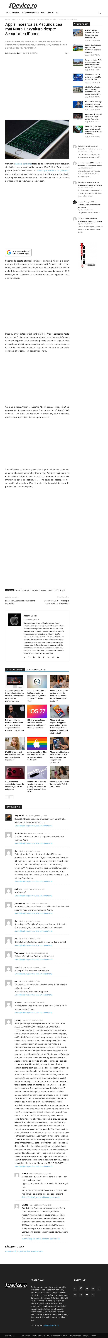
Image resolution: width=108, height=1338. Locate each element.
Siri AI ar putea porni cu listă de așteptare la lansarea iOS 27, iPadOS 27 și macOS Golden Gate (36, 696)
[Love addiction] (88, 268)
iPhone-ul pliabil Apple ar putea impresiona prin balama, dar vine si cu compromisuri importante (59, 757)
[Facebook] (26, 657)
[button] (99, 13)
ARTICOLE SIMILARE (15, 670)
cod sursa (35, 590)
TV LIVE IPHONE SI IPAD (30, 13)
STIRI (8, 13)
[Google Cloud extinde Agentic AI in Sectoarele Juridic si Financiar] (78, 47)
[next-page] (11, 797)
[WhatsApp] (81, 1295)
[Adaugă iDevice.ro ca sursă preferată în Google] (37, 252)
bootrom (26, 590)
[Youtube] (59, 657)
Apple (43, 13)
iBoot (50, 590)
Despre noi (26, 1335)
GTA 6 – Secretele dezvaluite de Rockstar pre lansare (89, 204)
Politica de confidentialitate (57, 1335)
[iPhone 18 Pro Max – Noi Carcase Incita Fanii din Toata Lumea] (59, 772)
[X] (49, 657)
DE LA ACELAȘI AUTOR (36, 670)
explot (43, 590)
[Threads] (93, 1295)
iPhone (50, 13)
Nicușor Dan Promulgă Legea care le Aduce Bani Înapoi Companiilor (94, 104)
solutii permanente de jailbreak (52, 170)
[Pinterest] (40, 657)
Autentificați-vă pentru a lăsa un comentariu (33, 825)
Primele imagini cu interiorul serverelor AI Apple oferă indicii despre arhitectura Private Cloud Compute (14, 725)
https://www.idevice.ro (31, 619)
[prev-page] (7, 797)
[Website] (54, 657)
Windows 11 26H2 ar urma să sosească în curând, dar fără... (93, 77)
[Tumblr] (45, 657)
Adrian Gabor (16, 53)
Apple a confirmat (23, 164)
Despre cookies (75, 1335)
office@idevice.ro (50, 1325)
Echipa (85, 1335)
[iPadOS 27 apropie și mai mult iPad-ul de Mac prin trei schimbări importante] (15, 743)
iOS (57, 13)
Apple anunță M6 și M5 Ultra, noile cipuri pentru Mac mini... (93, 116)
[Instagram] (30, 657)
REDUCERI (15, 13)
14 (68, 53)
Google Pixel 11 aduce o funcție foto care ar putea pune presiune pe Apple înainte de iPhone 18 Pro (36, 786)
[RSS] (93, 1289)
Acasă (7, 19)
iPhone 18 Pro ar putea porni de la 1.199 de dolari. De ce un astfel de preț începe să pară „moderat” (59, 696)
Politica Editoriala (38, 1335)
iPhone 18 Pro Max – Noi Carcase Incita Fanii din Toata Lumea (59, 784)
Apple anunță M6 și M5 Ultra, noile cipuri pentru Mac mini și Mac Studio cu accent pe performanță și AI (14, 696)
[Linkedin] (35, 657)
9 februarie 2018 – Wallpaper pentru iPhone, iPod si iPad (56, 602)
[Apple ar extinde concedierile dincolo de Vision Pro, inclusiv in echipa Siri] (15, 772)
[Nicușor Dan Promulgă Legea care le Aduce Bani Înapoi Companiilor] (78, 104)
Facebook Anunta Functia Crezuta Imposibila (20, 602)
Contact (93, 1335)
